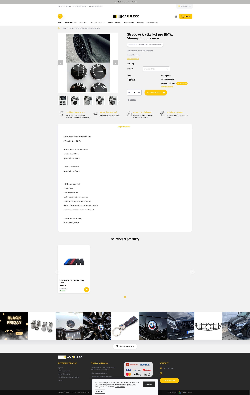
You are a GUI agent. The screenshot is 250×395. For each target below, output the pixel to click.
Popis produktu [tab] (124, 127)
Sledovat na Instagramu (127, 346)
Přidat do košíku (154, 92)
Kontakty (60, 380)
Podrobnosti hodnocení (155, 44)
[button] (125, 297)
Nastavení (99, 391)
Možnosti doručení (167, 86)
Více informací (120, 387)
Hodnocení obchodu (95, 6)
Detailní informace (133, 59)
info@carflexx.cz (169, 368)
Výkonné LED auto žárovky (99, 373)
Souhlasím (149, 384)
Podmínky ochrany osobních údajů (68, 377)
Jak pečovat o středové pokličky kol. (101, 376)
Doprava (68, 6)
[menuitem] (61, 23)
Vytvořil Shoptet (172, 392)
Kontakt (60, 6)
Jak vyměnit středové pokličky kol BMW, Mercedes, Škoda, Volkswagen (103, 368)
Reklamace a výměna (80, 6)
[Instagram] (161, 373)
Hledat (60, 16)
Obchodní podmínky (64, 374)
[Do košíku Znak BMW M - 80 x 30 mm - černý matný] (86, 289)
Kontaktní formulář (169, 380)
